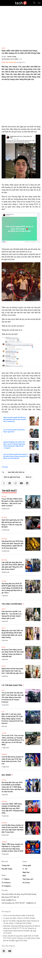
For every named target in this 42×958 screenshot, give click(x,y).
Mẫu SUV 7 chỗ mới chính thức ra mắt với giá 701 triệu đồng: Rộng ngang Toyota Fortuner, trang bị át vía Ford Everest (12, 718)
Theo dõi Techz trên (9, 62)
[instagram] (15, 483)
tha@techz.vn (31, 903)
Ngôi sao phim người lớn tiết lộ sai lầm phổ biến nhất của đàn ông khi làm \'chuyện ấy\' (14, 419)
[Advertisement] (21, 103)
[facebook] (9, 483)
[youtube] (21, 483)
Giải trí (3, 48)
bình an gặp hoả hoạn (12, 477)
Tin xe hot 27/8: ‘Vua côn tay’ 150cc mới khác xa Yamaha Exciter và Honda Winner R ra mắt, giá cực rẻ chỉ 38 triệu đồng (13, 740)
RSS (24, 876)
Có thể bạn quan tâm (12, 685)
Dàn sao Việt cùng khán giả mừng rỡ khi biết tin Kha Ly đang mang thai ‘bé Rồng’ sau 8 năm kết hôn (15, 456)
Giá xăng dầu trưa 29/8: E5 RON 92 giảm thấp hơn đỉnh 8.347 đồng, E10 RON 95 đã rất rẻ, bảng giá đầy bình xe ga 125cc (12, 588)
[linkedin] (27, 483)
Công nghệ (27, 865)
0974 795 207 (20, 903)
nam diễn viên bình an (16, 472)
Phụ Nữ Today (7, 869)
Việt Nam (4, 754)
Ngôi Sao (26, 872)
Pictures (7, 883)
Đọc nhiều (7, 775)
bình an (28, 477)
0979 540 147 (14, 897)
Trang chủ (5, 865)
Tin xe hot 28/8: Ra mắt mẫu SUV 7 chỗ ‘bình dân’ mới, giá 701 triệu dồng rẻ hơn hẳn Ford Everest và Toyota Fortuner (13, 697)
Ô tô (3, 690)
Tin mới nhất (9, 490)
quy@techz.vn (11, 900)
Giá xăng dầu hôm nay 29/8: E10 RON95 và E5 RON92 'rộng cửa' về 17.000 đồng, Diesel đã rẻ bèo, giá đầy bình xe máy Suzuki (13, 787)
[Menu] (39, 3)
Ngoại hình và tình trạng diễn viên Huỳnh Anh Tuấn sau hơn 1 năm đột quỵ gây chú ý (12, 671)
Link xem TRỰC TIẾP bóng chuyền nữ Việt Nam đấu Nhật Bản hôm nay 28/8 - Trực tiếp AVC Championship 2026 (13, 808)
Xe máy (4, 496)
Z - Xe (25, 869)
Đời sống (4, 517)
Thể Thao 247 (28, 879)
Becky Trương (11, 56)
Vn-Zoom (26, 883)
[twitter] (4, 483)
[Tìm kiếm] (32, 3)
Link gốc (5, 467)
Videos (6, 879)
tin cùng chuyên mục (12, 604)
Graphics (7, 886)
